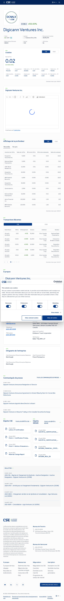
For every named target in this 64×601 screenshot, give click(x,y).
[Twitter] (17, 584)
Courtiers (36, 568)
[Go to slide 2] (13, 262)
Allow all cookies (52, 318)
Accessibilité (42, 596)
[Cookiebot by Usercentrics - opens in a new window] (55, 282)
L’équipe (5, 568)
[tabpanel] (32, 181)
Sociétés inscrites (53, 568)
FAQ (19, 575)
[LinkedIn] (11, 584)
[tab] (6, 146)
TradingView (17, 130)
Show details (55, 312)
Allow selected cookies (31, 318)
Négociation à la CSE (39, 566)
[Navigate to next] (7, 262)
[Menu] (4, 2)
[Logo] (11, 2)
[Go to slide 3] (15, 262)
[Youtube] (5, 584)
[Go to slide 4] (17, 262)
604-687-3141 (10, 335)
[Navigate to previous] (4, 262)
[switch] (24, 306)
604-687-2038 (11, 329)
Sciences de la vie (31, 37)
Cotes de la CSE (23, 573)
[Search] (60, 2)
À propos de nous (8, 566)
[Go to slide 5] (19, 262)
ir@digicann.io (10, 323)
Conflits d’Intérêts (50, 597)
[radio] (46, 51)
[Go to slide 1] (11, 262)
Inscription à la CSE (53, 566)
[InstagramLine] (23, 584)
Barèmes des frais (24, 566)
